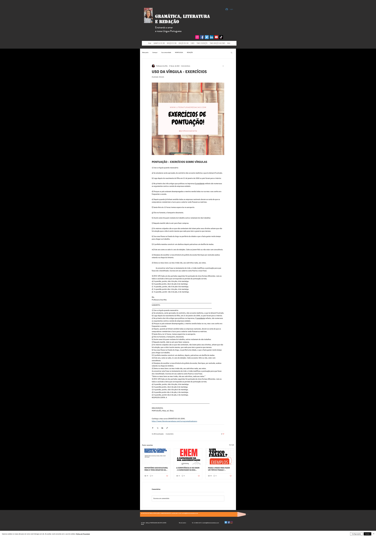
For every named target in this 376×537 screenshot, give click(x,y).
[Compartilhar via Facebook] (153, 428)
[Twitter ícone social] (226, 522)
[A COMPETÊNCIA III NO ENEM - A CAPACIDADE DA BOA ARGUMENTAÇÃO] (188, 456)
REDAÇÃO (190, 52)
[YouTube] (216, 37)
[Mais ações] (223, 66)
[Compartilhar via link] (167, 428)
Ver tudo (231, 445)
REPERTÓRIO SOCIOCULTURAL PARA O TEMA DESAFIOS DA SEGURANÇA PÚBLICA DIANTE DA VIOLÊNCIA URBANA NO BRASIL (156, 469)
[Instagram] (197, 37)
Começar (154, 52)
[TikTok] (221, 37)
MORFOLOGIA (179, 52)
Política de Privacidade (83, 534)
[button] (231, 52)
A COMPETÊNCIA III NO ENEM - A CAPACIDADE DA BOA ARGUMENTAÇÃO (187, 469)
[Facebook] (202, 37)
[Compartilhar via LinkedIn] (162, 428)
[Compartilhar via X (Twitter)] (157, 428)
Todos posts (145, 52)
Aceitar (367, 534)
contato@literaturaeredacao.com (190, 513)
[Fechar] (373, 533)
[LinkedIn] (211, 37)
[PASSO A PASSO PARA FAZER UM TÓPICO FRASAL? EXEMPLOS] (220, 456)
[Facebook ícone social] (228, 522)
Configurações (356, 534)
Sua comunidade (166, 52)
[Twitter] (207, 37)
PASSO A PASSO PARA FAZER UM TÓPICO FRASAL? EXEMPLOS (219, 469)
